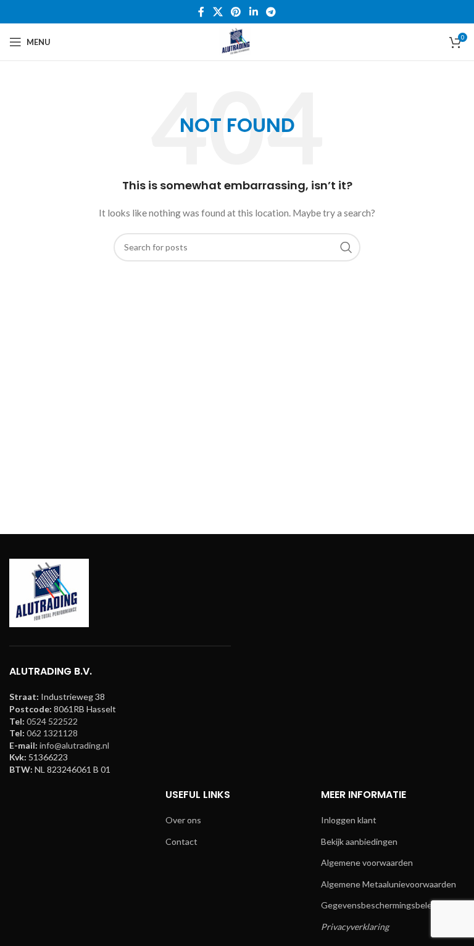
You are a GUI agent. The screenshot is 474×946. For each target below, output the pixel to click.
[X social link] (218, 11)
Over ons (183, 820)
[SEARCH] (346, 247)
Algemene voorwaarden (367, 862)
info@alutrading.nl (74, 745)
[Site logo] (237, 41)
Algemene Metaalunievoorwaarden (388, 884)
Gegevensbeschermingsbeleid (380, 905)
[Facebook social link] (201, 11)
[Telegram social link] (271, 11)
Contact (181, 841)
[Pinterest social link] (236, 11)
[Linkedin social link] (253, 11)
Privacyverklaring (355, 926)
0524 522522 (52, 721)
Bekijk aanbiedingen (359, 841)
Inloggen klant (348, 820)
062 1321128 (52, 733)
